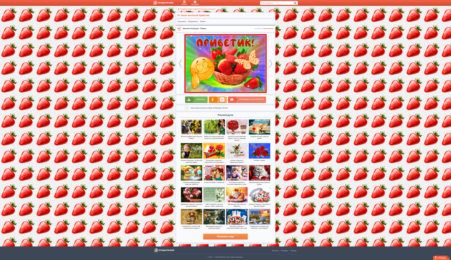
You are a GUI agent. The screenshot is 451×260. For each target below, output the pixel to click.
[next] (270, 63)
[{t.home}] (164, 250)
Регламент (284, 251)
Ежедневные (193, 21)
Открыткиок (181, 21)
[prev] (180, 63)
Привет (203, 21)
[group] (225, 28)
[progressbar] (270, 29)
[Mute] (265, 29)
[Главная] (163, 3)
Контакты (275, 251)
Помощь (294, 251)
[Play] (179, 29)
